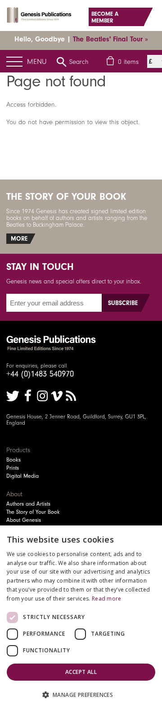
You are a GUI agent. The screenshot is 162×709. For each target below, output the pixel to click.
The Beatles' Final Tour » (110, 39)
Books (13, 460)
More (19, 238)
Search (79, 62)
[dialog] (81, 617)
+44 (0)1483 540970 (40, 374)
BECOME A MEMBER (104, 17)
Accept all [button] (81, 672)
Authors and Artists (28, 504)
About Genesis (23, 520)
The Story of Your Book (33, 512)
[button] (81, 694)
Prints (12, 468)
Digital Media (22, 476)
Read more (107, 598)
